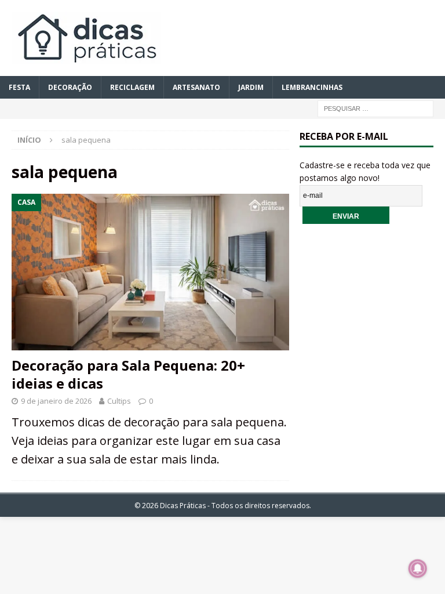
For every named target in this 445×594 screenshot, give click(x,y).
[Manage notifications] (417, 568)
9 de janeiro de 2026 (56, 401)
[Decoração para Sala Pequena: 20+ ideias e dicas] (150, 272)
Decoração (70, 87)
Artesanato (196, 87)
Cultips (119, 401)
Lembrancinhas (312, 87)
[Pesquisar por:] (375, 107)
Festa (19, 87)
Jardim (251, 87)
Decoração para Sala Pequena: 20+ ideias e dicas (128, 374)
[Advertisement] (372, 308)
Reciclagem (132, 87)
